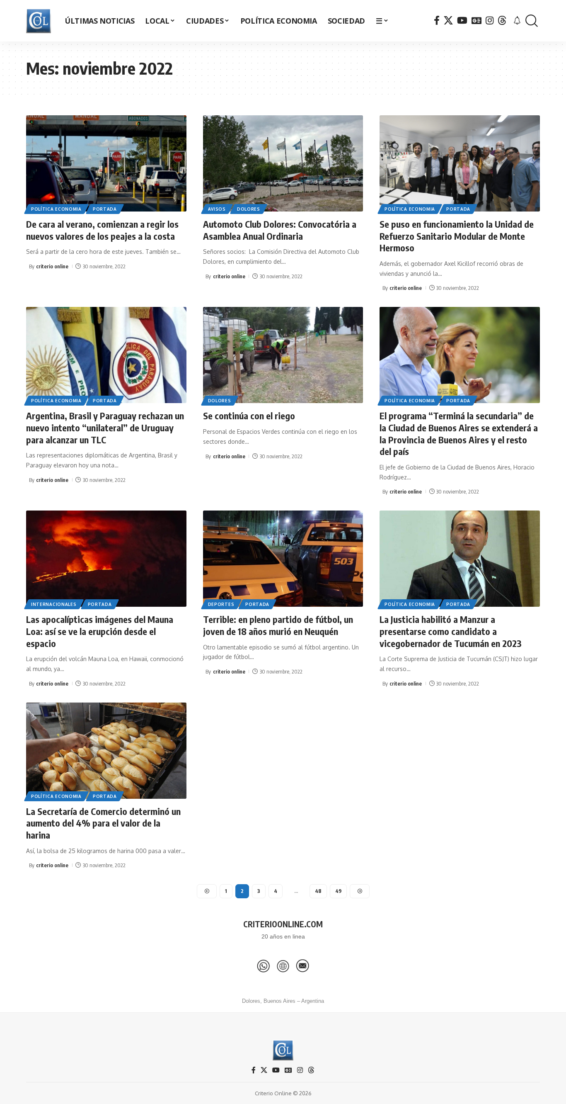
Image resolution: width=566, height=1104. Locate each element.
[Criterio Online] (38, 20)
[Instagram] (490, 20)
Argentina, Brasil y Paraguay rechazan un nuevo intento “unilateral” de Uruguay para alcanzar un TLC (105, 427)
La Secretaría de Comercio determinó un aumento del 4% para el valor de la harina (103, 823)
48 (318, 891)
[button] (531, 21)
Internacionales (54, 604)
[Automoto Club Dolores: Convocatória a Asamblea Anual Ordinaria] (283, 163)
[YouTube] (462, 20)
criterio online (52, 266)
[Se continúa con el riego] (283, 355)
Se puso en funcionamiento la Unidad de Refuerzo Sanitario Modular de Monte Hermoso (457, 235)
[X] (448, 20)
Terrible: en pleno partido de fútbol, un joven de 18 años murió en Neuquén (278, 625)
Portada (105, 209)
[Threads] (502, 20)
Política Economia (56, 209)
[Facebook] (437, 20)
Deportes (221, 604)
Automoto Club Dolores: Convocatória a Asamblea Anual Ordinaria (279, 230)
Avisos (217, 209)
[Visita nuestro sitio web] (283, 966)
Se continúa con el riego (249, 415)
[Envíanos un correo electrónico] (302, 966)
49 (338, 891)
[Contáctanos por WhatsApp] (263, 966)
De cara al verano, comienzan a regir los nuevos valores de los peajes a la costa (102, 230)
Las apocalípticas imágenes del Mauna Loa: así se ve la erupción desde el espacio (99, 631)
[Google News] (476, 20)
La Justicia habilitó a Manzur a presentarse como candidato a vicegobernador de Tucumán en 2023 (451, 631)
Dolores (248, 209)
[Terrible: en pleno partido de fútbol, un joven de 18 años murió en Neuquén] (283, 559)
